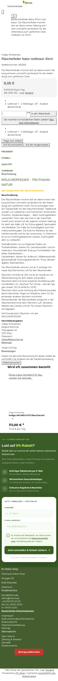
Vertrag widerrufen (29, 652)
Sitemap (5, 628)
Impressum (7, 615)
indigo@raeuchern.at (12, 339)
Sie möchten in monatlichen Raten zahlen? (29, 121)
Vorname (9, 508)
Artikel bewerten (11, 362)
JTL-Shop (20, 673)
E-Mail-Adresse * (12, 520)
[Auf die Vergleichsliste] (12, 16)
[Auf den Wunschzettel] (15, 16)
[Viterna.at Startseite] (29, 2)
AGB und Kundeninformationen (17, 619)
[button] (32, 105)
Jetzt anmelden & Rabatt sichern (27, 550)
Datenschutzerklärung (13, 625)
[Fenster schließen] (2, 12)
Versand (29, 93)
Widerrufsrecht (9, 622)
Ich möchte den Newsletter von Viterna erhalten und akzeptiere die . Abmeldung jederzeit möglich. (31, 538)
